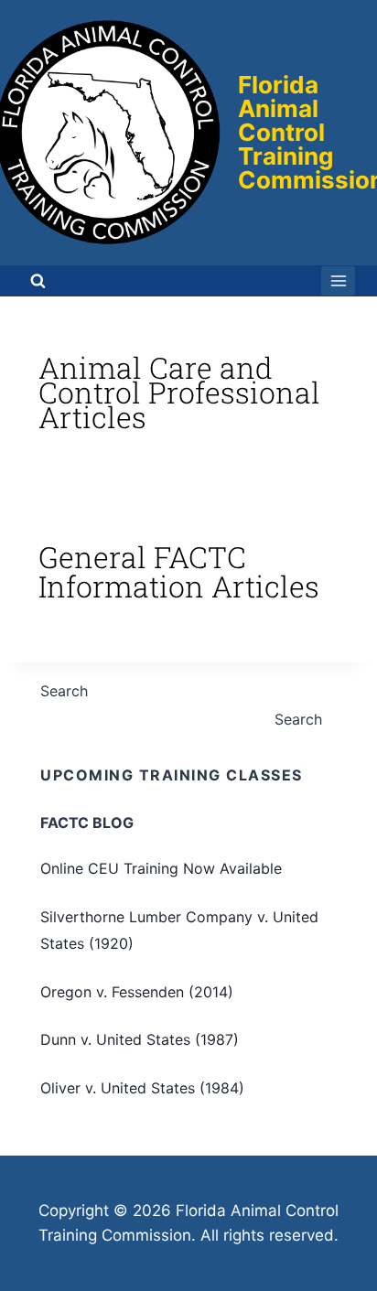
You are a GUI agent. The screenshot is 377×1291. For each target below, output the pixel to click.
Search (64, 691)
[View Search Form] (37, 280)
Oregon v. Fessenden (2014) (136, 992)
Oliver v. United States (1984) (142, 1088)
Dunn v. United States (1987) (139, 1039)
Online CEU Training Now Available (161, 868)
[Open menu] (338, 280)
